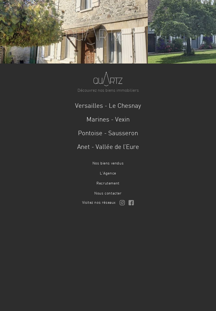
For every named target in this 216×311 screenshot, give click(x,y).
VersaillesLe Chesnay (108, 106)
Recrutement (108, 183)
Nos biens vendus (108, 163)
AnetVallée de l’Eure (108, 147)
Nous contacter (107, 193)
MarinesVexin (108, 120)
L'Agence (108, 173)
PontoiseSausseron (108, 133)
